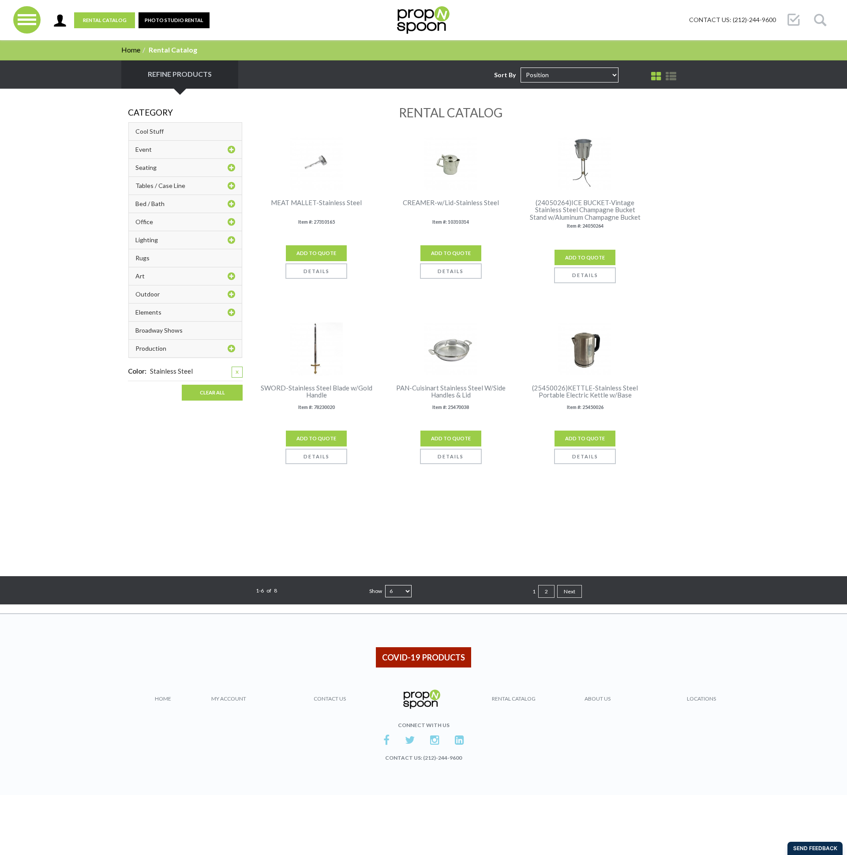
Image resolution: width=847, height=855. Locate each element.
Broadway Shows (159, 330)
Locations (701, 698)
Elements (148, 312)
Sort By (505, 75)
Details (317, 271)
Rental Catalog (105, 20)
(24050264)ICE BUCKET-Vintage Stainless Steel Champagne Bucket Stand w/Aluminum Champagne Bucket (585, 210)
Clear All (212, 392)
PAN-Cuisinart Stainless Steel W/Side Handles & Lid (451, 391)
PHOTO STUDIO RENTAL (174, 20)
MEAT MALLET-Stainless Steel (316, 202)
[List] (671, 76)
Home (130, 49)
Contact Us (330, 698)
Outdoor (147, 294)
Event (143, 149)
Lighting (146, 240)
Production (150, 348)
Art (140, 276)
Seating (146, 167)
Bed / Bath (150, 203)
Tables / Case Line (160, 185)
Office (144, 221)
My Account (228, 698)
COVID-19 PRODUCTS (423, 657)
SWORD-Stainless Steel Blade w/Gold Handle (316, 391)
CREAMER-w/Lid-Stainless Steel (451, 202)
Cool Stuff (149, 131)
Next (569, 591)
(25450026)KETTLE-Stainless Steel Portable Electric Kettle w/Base (585, 391)
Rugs (142, 258)
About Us (598, 698)
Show (375, 591)
